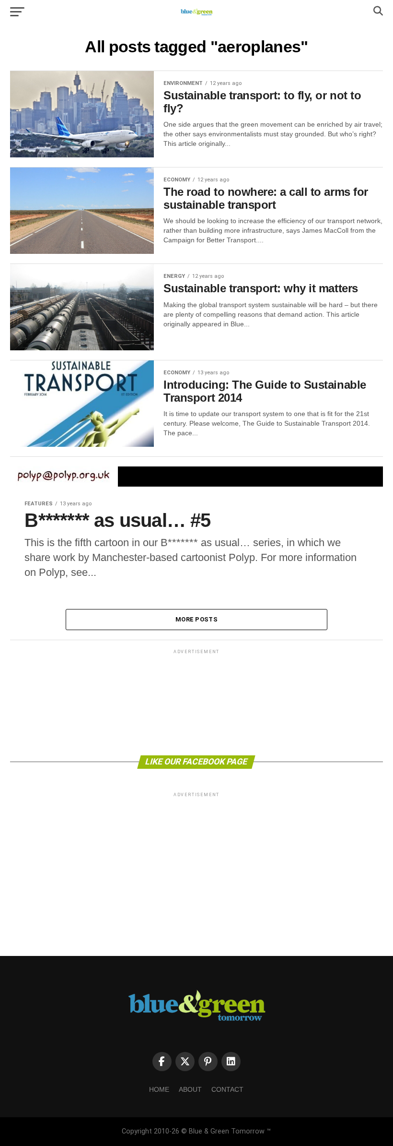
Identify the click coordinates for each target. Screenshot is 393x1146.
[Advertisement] (196, 701)
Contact (227, 1089)
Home (159, 1089)
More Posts (196, 619)
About (190, 1089)
